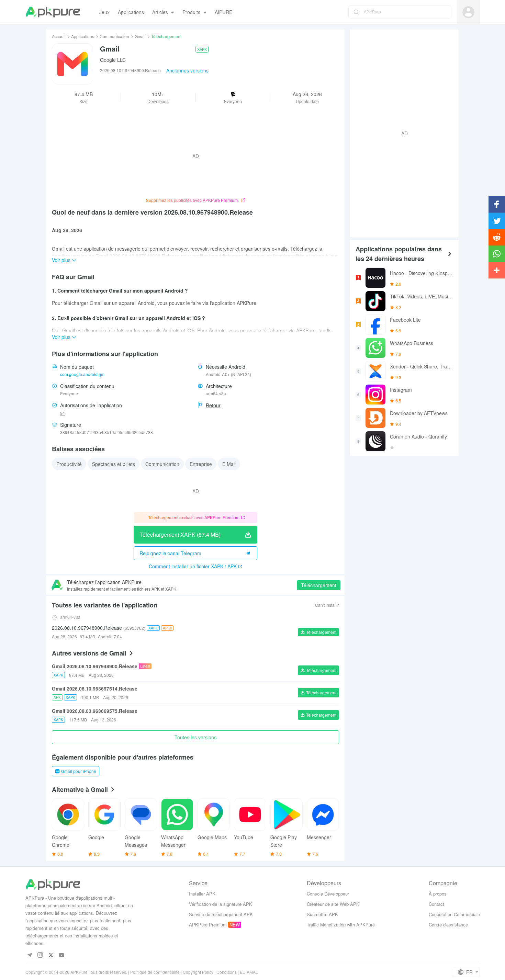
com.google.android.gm (82, 374)
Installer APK (202, 893)
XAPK (202, 49)
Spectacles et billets (113, 463)
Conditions (226, 972)
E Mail (229, 463)
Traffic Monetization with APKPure (341, 924)
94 (62, 413)
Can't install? (327, 605)
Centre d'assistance (448, 924)
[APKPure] (52, 12)
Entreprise (201, 463)
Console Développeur (328, 893)
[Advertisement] (401, 133)
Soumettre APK (322, 914)
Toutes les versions (195, 737)
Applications (82, 36)
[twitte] (51, 955)
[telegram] (29, 955)
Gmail (140, 36)
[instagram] (40, 955)
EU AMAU (249, 972)
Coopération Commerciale (454, 914)
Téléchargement (318, 585)
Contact (436, 904)
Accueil (59, 36)
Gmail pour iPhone (78, 771)
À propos (438, 893)
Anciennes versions (187, 70)
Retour (213, 405)
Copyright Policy (198, 972)
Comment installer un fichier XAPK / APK (193, 566)
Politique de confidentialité (155, 972)
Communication (114, 36)
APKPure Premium (208, 924)
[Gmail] (72, 63)
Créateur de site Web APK (333, 904)
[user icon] (468, 12)
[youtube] (61, 955)
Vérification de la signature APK (220, 904)
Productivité (69, 463)
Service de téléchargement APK (221, 914)
